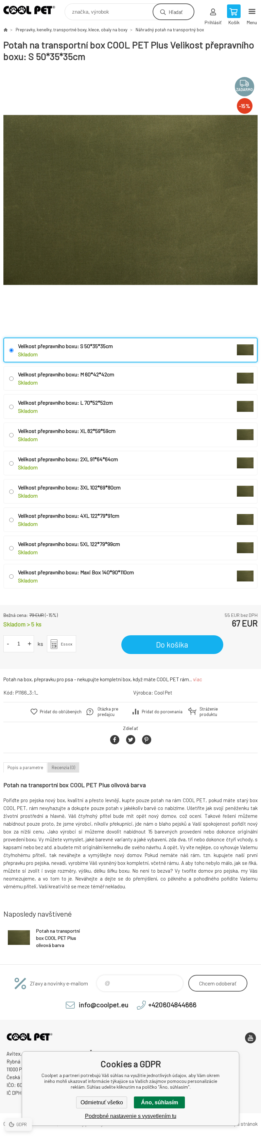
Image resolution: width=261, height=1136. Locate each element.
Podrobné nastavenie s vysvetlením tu (130, 1116)
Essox (66, 643)
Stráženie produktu (208, 711)
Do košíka (172, 644)
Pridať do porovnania (162, 711)
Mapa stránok (243, 1124)
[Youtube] (250, 1037)
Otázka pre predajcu (108, 711)
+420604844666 (172, 1004)
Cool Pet (163, 692)
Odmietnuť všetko (102, 1102)
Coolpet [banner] (33, 10)
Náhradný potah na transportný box (170, 29)
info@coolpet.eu (103, 1004)
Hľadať (175, 12)
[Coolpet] (5, 30)
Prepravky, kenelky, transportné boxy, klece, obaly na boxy (71, 29)
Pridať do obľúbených (61, 711)
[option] (130, 200)
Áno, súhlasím (159, 1102)
